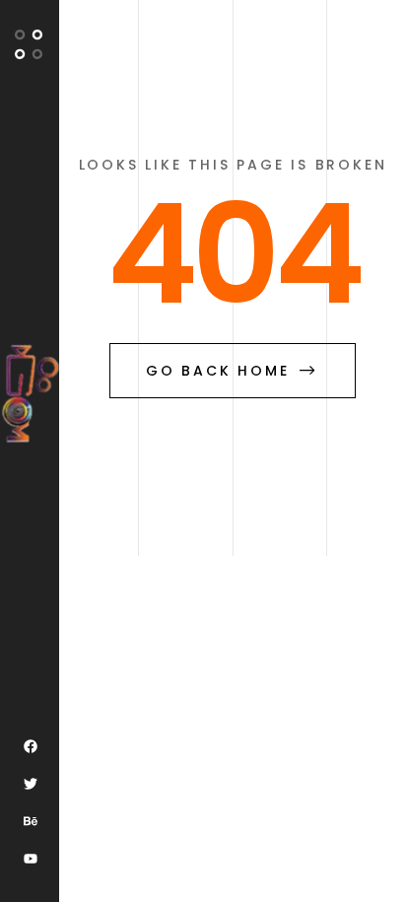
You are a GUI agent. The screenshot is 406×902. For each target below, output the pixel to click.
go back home (218, 371)
